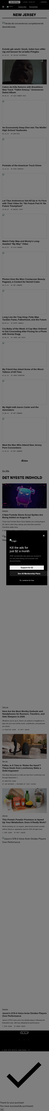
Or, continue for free (27, 580)
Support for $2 (27, 568)
